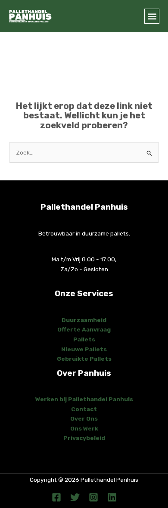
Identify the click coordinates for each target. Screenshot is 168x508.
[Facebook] (56, 497)
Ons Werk (84, 428)
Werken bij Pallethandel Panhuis (84, 399)
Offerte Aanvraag (84, 329)
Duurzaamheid (84, 319)
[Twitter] (75, 497)
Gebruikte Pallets (84, 358)
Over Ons (84, 418)
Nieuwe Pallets (84, 349)
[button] (151, 16)
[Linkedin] (112, 497)
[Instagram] (93, 497)
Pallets (84, 339)
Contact (84, 409)
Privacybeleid (84, 437)
